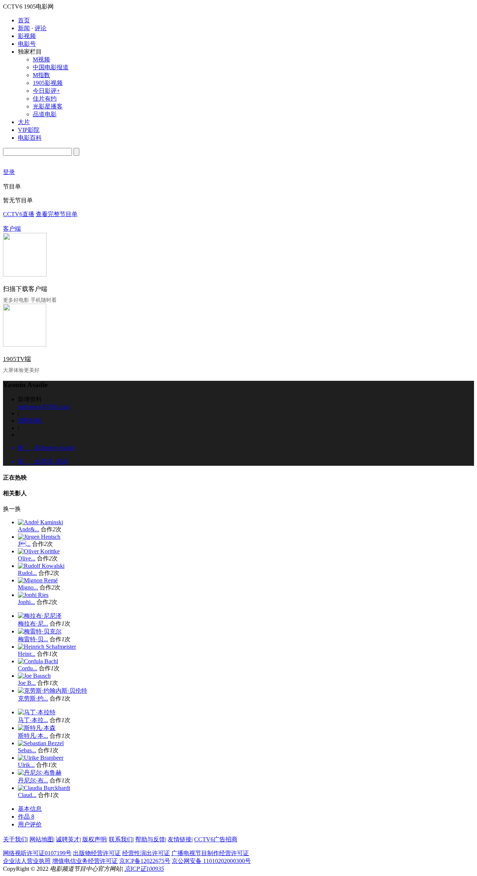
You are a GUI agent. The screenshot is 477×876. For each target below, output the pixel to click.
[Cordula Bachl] (38, 661)
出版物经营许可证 (97, 853)
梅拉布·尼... (33, 623)
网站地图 (41, 839)
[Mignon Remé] (38, 580)
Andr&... (28, 529)
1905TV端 (17, 359)
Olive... (26, 558)
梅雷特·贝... (33, 639)
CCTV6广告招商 (215, 839)
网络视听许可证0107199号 (37, 853)
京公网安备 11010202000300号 (211, 861)
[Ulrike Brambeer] (40, 758)
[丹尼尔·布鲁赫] (39, 772)
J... (24, 544)
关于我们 (15, 839)
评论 (41, 28)
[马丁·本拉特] (37, 712)
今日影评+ (46, 91)
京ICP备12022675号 (144, 861)
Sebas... (27, 750)
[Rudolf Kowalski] (41, 566)
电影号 (27, 44)
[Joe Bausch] (34, 676)
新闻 (24, 28)
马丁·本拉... (33, 720)
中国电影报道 (51, 67)
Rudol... (27, 573)
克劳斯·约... (33, 698)
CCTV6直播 (18, 214)
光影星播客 (48, 106)
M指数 (41, 75)
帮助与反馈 (150, 839)
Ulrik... (26, 765)
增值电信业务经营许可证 (85, 861)
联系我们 (121, 839)
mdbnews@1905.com (44, 407)
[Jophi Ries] (33, 595)
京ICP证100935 (144, 869)
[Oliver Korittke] (39, 551)
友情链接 (180, 839)
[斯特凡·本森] (37, 728)
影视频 (27, 36)
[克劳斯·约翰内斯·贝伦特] (52, 690)
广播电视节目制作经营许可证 (210, 853)
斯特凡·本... (33, 736)
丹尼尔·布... (33, 780)
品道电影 (45, 114)
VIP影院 (29, 130)
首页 (24, 20)
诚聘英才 (68, 839)
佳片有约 (45, 98)
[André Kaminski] (40, 522)
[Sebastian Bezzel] (41, 743)
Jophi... (26, 602)
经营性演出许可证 (146, 853)
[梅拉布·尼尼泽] (39, 616)
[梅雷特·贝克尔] (39, 631)
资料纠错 (30, 420)
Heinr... (26, 654)
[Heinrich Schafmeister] (47, 646)
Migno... (28, 587)
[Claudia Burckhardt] (44, 788)
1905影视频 (48, 83)
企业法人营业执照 (27, 861)
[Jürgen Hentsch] (39, 537)
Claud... (27, 795)
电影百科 (30, 138)
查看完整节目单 (57, 214)
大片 (24, 122)
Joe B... (27, 683)
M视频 (41, 59)
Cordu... (27, 668)
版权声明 (94, 839)
